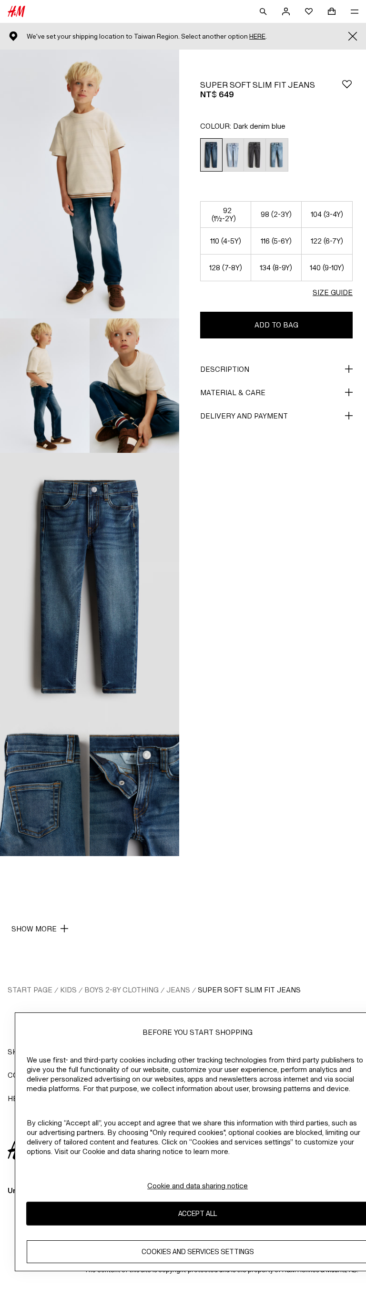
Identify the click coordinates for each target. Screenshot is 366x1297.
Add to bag (276, 325)
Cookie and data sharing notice (197, 1186)
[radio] (211, 155)
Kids (68, 990)
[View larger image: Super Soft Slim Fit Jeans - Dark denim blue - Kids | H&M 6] (134, 789)
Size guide (333, 292)
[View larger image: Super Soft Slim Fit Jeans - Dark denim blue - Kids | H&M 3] (134, 385)
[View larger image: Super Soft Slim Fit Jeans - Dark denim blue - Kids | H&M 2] (45, 385)
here (257, 36)
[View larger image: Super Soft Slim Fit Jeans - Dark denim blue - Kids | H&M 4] (89, 587)
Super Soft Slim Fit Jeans (249, 990)
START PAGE (30, 990)
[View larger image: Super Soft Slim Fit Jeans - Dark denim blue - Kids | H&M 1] (89, 184)
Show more (34, 929)
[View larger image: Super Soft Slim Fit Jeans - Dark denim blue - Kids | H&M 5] (45, 789)
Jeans (178, 990)
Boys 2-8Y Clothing (121, 990)
